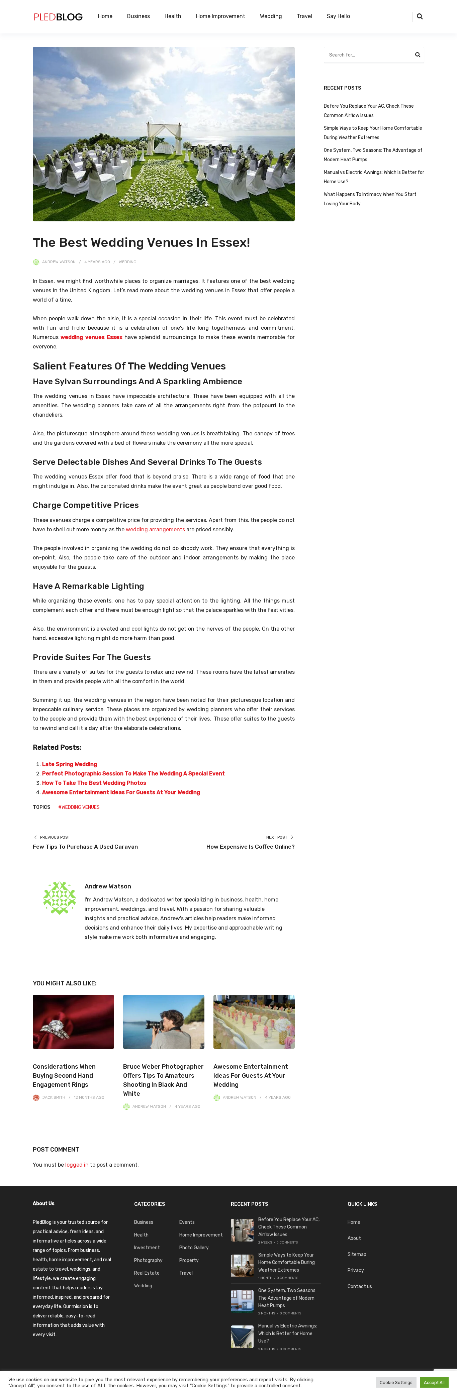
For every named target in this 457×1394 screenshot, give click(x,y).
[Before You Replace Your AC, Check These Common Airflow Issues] (242, 1230)
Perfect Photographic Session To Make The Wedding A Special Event (133, 773)
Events (187, 1222)
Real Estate (147, 1273)
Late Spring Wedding (69, 764)
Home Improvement (220, 16)
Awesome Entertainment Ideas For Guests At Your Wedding (121, 792)
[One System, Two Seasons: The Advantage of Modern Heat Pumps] (242, 1301)
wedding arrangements (155, 529)
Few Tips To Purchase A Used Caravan (85, 846)
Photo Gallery (194, 1248)
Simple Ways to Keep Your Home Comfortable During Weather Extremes (286, 1262)
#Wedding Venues (79, 807)
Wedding (271, 16)
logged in (77, 1165)
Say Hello (338, 16)
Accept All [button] (434, 1382)
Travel (304, 16)
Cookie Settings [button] (396, 1382)
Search (418, 56)
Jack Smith (53, 1097)
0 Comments (287, 1243)
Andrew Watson (59, 261)
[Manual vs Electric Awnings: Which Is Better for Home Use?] (242, 1336)
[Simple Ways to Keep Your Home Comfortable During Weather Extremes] (242, 1266)
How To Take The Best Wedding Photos (94, 783)
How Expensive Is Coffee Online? (250, 846)
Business (138, 16)
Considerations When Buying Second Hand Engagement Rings (64, 1075)
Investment (147, 1248)
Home (105, 16)
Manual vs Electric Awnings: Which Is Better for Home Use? (287, 1333)
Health (173, 16)
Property (189, 1260)
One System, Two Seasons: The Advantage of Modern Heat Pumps (287, 1298)
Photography (148, 1260)
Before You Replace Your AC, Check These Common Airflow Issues (288, 1227)
